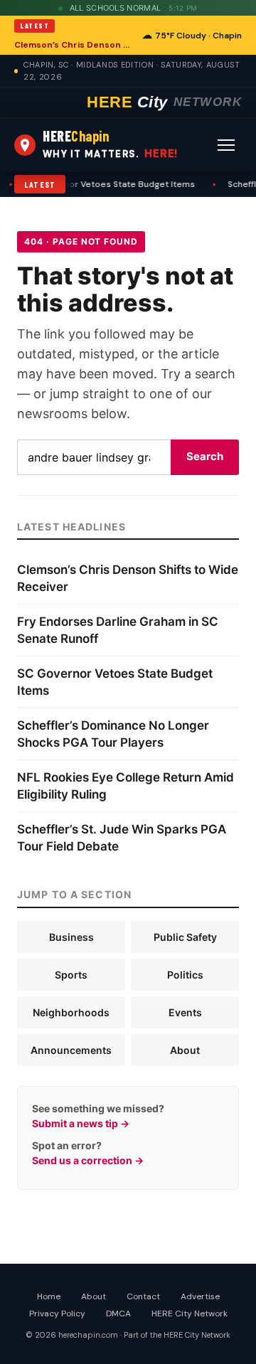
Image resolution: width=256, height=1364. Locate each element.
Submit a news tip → (80, 1123)
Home (48, 1296)
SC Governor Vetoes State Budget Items (106, 184)
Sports (71, 975)
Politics (185, 975)
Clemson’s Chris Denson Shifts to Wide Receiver (74, 44)
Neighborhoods (71, 1012)
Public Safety (185, 937)
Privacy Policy (57, 1313)
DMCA (118, 1313)
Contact (143, 1296)
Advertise (200, 1296)
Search (204, 456)
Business (71, 937)
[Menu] (226, 145)
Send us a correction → (88, 1160)
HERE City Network (189, 1313)
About (185, 1050)
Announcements (71, 1050)
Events (185, 1012)
